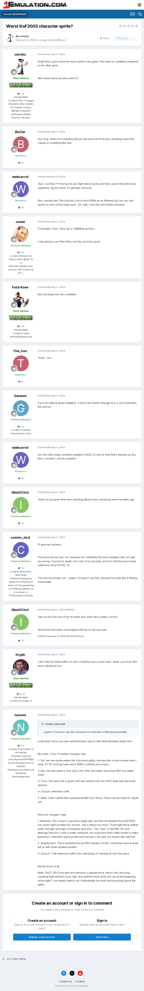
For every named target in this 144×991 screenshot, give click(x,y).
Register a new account (42, 937)
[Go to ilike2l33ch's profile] (21, 505)
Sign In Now (102, 937)
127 (22, 745)
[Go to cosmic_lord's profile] (21, 550)
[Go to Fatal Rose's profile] (21, 300)
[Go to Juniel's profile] (21, 234)
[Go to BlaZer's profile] (21, 144)
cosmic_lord (20, 537)
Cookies (80, 981)
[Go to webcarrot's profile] (21, 189)
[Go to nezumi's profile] (21, 727)
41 (22, 381)
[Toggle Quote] (42, 723)
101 (22, 568)
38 (22, 207)
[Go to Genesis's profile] (21, 408)
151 (22, 523)
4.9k (22, 326)
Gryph (20, 655)
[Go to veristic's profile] (10, 38)
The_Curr (20, 351)
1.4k (22, 93)
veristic (24, 36)
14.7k (22, 693)
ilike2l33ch (20, 492)
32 (22, 162)
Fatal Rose (20, 287)
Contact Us (65, 981)
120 (22, 426)
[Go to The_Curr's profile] (21, 363)
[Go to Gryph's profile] (21, 667)
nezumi (20, 715)
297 (22, 252)
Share (106, 38)
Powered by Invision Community (72, 985)
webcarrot (20, 177)
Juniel (20, 222)
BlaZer (20, 132)
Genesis (20, 396)
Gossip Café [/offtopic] (52, 40)
